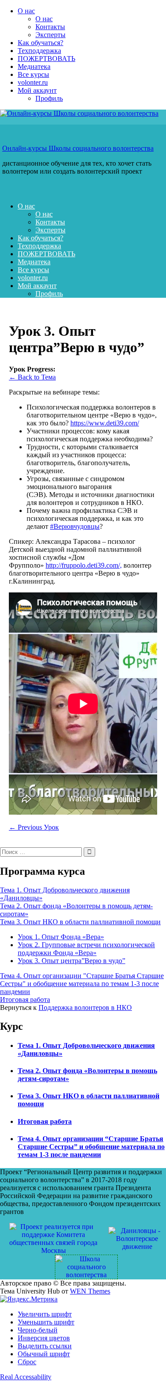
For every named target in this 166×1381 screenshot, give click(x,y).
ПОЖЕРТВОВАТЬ (46, 58)
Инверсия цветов (44, 1338)
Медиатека (34, 66)
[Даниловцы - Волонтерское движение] (137, 1238)
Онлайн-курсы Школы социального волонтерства (78, 148)
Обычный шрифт (44, 1354)
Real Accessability (25, 1377)
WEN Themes (90, 1291)
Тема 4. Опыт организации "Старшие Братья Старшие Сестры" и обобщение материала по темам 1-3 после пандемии (82, 983)
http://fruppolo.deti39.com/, (84, 565)
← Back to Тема (32, 377)
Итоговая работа (25, 999)
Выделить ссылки (45, 1346)
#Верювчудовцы (75, 526)
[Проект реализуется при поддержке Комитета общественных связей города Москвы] (53, 1238)
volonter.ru (33, 82)
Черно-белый (38, 1330)
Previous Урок (34, 827)
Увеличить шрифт (45, 1314)
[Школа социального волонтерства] (83, 1266)
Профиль (49, 98)
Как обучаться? (40, 42)
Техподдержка (39, 50)
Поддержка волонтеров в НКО (85, 1007)
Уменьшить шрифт (46, 1322)
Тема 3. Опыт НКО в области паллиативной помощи (80, 922)
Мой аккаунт (37, 90)
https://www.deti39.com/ (104, 423)
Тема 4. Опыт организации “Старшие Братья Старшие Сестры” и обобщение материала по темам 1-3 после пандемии (91, 1146)
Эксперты (50, 34)
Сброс (27, 1362)
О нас (26, 11)
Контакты (50, 26)
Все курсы (33, 74)
